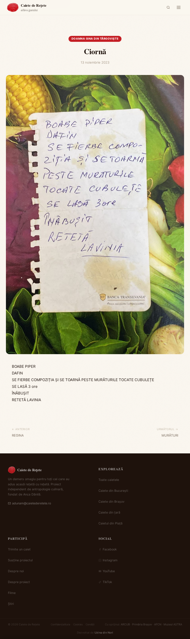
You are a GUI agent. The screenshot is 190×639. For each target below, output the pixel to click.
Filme (12, 593)
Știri (11, 604)
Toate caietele (108, 480)
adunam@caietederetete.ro (31, 503)
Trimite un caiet (19, 549)
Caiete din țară (109, 512)
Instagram (110, 560)
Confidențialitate (60, 624)
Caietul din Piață (110, 523)
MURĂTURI (170, 435)
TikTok (107, 582)
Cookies (78, 624)
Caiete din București (113, 490)
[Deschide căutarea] (168, 7)
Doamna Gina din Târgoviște (95, 38)
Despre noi (16, 571)
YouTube (109, 571)
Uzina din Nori (104, 632)
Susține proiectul (20, 560)
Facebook (110, 549)
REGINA (18, 435)
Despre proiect (19, 582)
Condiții (90, 624)
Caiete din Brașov (111, 501)
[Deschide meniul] (178, 7)
